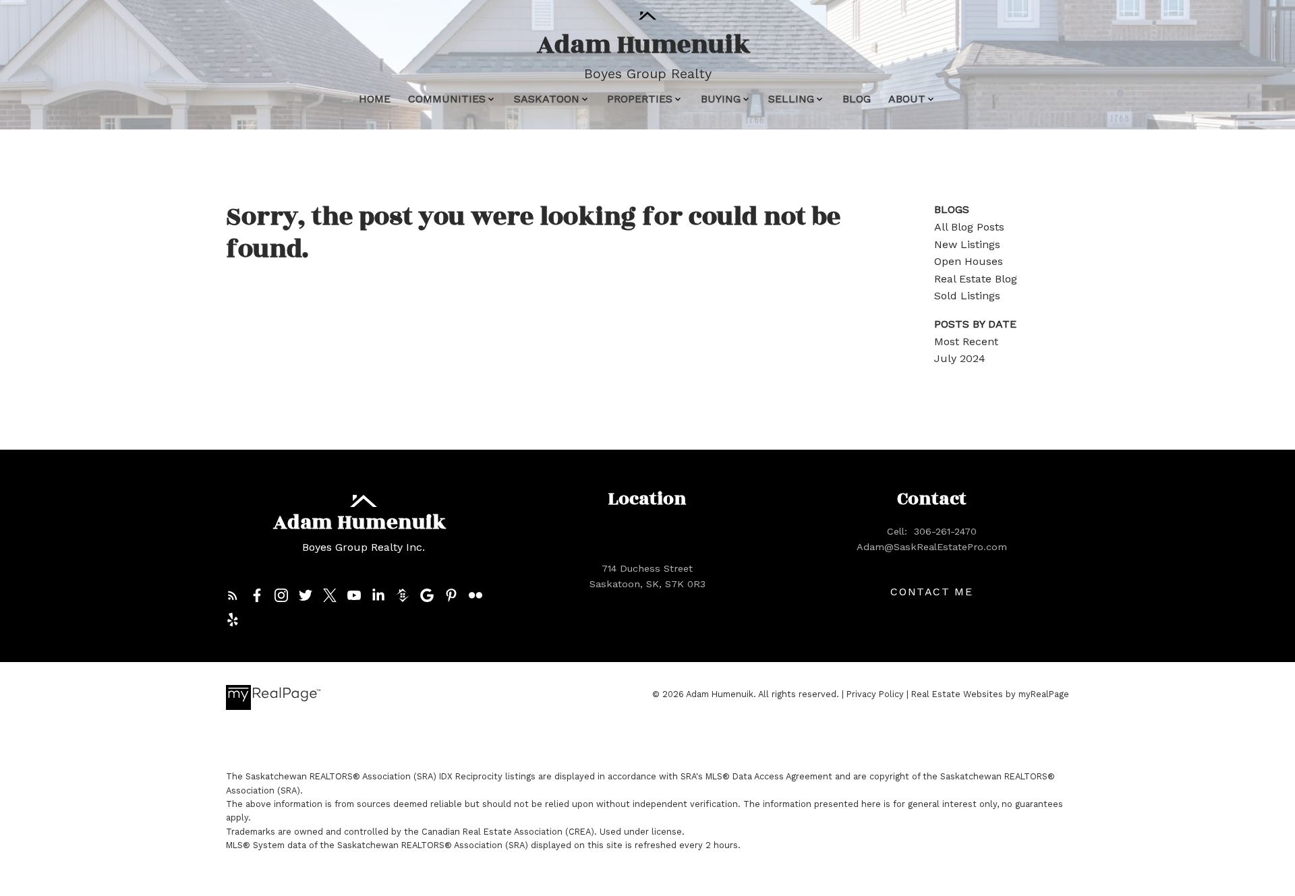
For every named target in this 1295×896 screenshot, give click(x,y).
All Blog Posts (969, 226)
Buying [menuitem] (721, 98)
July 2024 (959, 358)
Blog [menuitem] (856, 98)
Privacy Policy (875, 694)
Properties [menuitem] (639, 98)
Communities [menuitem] (447, 98)
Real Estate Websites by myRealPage (990, 694)
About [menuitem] (906, 98)
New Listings (967, 244)
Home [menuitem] (375, 98)
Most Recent (966, 341)
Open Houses (968, 261)
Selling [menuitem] (791, 98)
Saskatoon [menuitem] (546, 98)
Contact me (931, 591)
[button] (232, 595)
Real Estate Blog (975, 278)
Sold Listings (967, 295)
